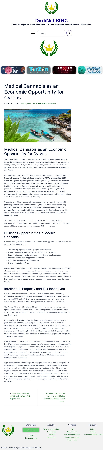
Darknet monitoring (72, 437)
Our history (51, 432)
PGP (72, 429)
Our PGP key (51, 437)
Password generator (72, 435)
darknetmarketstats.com (93, 435)
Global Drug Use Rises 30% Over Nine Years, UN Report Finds (20, 396)
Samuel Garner (12, 104)
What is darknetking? (51, 429)
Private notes (72, 440)
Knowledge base (31, 438)
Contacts (51, 435)
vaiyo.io (93, 432)
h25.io (92, 429)
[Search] (69, 33)
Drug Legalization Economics (44, 104)
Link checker (72, 432)
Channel (31, 435)
